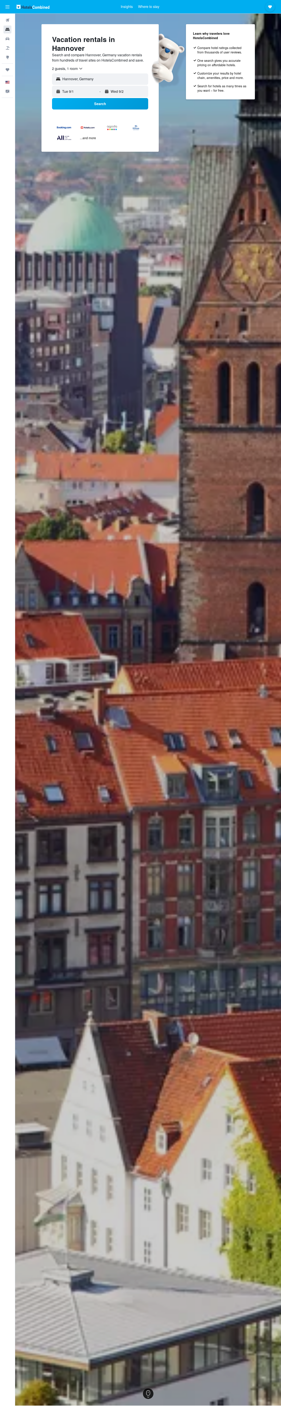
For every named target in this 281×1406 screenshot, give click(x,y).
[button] (7, 7)
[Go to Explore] (7, 57)
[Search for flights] (7, 20)
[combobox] (67, 68)
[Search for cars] (7, 38)
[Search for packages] (7, 48)
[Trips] (7, 69)
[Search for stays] (7, 29)
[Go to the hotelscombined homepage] (33, 7)
